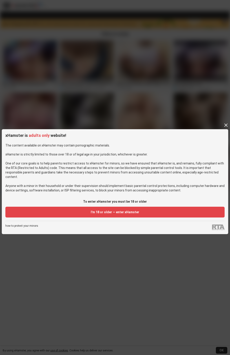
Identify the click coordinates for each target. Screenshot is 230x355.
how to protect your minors (21, 225)
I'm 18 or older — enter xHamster (115, 212)
